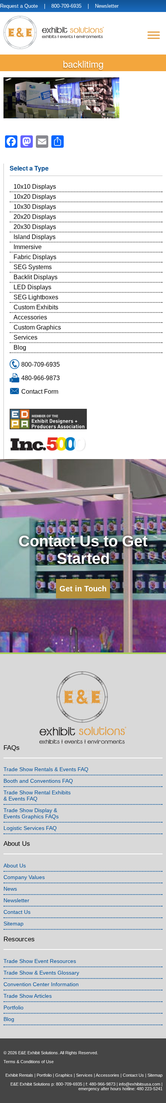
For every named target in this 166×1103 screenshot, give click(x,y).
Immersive (28, 247)
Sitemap (13, 923)
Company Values (24, 877)
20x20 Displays (35, 216)
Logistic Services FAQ (30, 828)
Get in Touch (83, 588)
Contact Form (39, 391)
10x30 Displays (35, 206)
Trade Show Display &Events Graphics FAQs (31, 813)
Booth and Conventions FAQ (38, 781)
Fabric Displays (35, 257)
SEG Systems (33, 267)
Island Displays (35, 237)
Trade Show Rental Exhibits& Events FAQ (37, 795)
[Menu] (153, 35)
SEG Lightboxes (36, 297)
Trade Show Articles (27, 996)
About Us (14, 865)
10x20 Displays (35, 196)
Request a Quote (19, 6)
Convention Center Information (41, 984)
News (10, 889)
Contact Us (16, 912)
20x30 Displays (35, 227)
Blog (20, 347)
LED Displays (32, 287)
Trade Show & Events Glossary (41, 973)
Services (25, 337)
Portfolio (13, 1007)
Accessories (30, 317)
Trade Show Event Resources (39, 961)
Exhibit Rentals (19, 1075)
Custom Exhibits (36, 307)
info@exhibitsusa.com (139, 1084)
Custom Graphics (37, 327)
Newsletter (107, 6)
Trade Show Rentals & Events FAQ (45, 769)
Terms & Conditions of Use (28, 1061)
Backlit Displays (36, 277)
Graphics (64, 1075)
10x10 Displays (35, 186)
